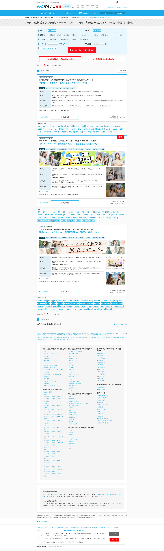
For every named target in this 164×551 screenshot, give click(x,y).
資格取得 (73, 215)
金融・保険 (71, 376)
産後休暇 (48, 306)
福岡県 (47, 467)
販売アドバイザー (87, 300)
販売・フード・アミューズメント (52, 354)
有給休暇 (107, 129)
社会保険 (114, 129)
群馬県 (60, 405)
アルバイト (46, 217)
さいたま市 (53, 414)
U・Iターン (49, 129)
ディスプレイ (71, 212)
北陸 (97, 5)
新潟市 (47, 423)
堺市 (59, 445)
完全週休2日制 (72, 412)
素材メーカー (72, 356)
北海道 (73, 5)
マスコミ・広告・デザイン (75, 374)
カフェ (74, 309)
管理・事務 (46, 379)
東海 (73, 7)
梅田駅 (68, 309)
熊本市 (60, 473)
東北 (78, 5)
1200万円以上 (101, 374)
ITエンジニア (47, 363)
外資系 (53, 303)
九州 (92, 7)
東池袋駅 (121, 215)
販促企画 (69, 126)
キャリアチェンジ (103, 217)
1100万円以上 (101, 371)
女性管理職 (85, 215)
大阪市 (53, 445)
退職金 (79, 129)
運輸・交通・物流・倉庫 (75, 383)
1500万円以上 (101, 381)
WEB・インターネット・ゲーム (52, 385)
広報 (88, 212)
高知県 (47, 462)
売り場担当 (97, 300)
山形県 (53, 399)
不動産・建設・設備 (74, 381)
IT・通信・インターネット (75, 351)
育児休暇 (68, 217)
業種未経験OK (101, 389)
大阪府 (60, 440)
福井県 (60, 427)
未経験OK (71, 419)
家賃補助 (114, 303)
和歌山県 (60, 442)
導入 (59, 212)
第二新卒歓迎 (72, 399)
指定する (52, 30)
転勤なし (107, 126)
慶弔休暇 (78, 132)
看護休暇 (64, 132)
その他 (70, 390)
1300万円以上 (101, 376)
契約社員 (71, 432)
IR (92, 212)
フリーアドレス (51, 309)
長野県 (60, 420)
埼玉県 (92, 220)
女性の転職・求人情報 (104, 423)
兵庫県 (47, 442)
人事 (83, 212)
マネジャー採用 (73, 424)
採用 (82, 126)
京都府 (53, 440)
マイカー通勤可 (73, 414)
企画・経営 (46, 358)
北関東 (82, 5)
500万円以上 (101, 358)
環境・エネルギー (73, 385)
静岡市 (47, 436)
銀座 (39, 126)
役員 (70, 448)
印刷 (55, 300)
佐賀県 (53, 467)
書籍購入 (69, 306)
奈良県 (53, 442)
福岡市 (47, 473)
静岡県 (53, 431)
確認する (114, 539)
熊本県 (47, 469)
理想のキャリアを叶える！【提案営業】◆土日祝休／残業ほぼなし (69, 232)
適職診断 (100, 416)
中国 (83, 7)
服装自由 (60, 303)
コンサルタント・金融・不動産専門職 (53, 369)
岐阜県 (47, 431)
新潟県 (47, 420)
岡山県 (60, 451)
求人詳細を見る (44, 117)
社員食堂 (62, 306)
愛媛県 (60, 460)
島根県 (53, 451)
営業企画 (76, 126)
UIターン (83, 303)
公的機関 (71, 388)
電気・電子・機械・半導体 (50, 365)
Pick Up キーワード (50, 528)
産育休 (74, 217)
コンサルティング (73, 379)
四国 (87, 7)
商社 (70, 363)
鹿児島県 (47, 471)
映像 (115, 300)
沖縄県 (53, 471)
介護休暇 (100, 129)
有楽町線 (56, 220)
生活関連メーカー (73, 360)
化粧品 (50, 300)
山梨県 (53, 420)
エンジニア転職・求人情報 (105, 420)
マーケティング (51, 126)
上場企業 (71, 421)
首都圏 (66, 6)
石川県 (53, 427)
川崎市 (52, 416)
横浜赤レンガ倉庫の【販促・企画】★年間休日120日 (63, 83)
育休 (92, 215)
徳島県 (47, 460)
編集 (64, 212)
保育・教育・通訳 (48, 383)
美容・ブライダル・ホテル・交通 (52, 381)
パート (39, 132)
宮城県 (60, 396)
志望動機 (100, 402)
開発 (63, 126)
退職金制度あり (73, 417)
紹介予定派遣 (72, 444)
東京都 (78, 220)
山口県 (53, 453)
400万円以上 (101, 355)
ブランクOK (86, 132)
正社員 (121, 129)
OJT (109, 215)
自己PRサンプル (102, 400)
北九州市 (54, 473)
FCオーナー (72, 446)
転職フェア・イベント (105, 528)
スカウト (106, 13)
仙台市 (47, 401)
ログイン (116, 5)
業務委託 (71, 434)
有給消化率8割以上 (73, 401)
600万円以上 (101, 360)
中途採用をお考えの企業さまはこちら (117, 7)
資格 (99, 411)
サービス (71, 365)
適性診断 (100, 407)
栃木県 (53, 405)
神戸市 (47, 447)
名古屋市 (60, 436)
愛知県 (109, 309)
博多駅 (83, 306)
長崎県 (60, 467)
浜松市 (53, 436)
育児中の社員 (82, 217)
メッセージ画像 (44, 191)
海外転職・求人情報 (103, 418)
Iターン (57, 129)
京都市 (47, 445)
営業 (44, 126)
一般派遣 (71, 441)
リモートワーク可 (73, 405)
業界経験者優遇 (116, 126)
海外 (97, 7)
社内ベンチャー (106, 303)
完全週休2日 (41, 129)
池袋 (39, 212)
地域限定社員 (95, 132)
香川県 (53, 460)
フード (70, 372)
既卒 (102, 306)
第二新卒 (116, 212)
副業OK (71, 408)
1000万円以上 (101, 369)
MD (59, 126)
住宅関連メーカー (73, 358)
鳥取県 (47, 451)
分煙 (67, 129)
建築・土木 (46, 360)
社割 (104, 215)
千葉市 (47, 414)
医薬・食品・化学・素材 (50, 367)
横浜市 (47, 416)
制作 (97, 126)
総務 (78, 212)
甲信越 (92, 5)
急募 (102, 126)
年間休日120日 (47, 132)
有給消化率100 (92, 217)
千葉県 (52, 409)
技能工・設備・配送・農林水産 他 (52, 374)
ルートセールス (63, 300)
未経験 (53, 217)
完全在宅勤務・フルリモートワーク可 (78, 403)
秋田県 (47, 399)
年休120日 (56, 132)
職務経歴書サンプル (103, 395)
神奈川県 (110, 132)
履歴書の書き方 (102, 398)
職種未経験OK (101, 387)
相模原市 (60, 416)
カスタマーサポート (75, 300)
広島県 (47, 453)
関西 (78, 7)
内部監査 (97, 212)
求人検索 (40, 528)
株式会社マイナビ (57, 494)
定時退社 (40, 215)
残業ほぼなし (109, 306)
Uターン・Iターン (102, 409)
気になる (119, 13)
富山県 (47, 427)
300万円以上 (101, 353)
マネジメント (89, 126)
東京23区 (60, 414)
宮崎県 (60, 469)
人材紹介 (71, 437)
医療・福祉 (46, 356)
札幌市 (50, 392)
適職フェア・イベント (104, 404)
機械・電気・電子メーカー (75, 354)
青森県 (47, 396)
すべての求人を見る (121, 324)
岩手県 (53, 396)
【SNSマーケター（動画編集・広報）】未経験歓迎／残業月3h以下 (69, 144)
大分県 (53, 469)
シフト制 (73, 129)
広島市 (53, 456)
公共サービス (47, 376)
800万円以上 (101, 365)
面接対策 (100, 414)
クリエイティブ (48, 372)
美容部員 (104, 300)
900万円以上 (101, 367)
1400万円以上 (101, 378)
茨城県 (47, 405)
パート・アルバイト (74, 439)
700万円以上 (101, 362)
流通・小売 (71, 369)
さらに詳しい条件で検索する (48, 48)
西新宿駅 (77, 306)
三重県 (47, 434)
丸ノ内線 (49, 220)
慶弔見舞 (71, 132)
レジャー (71, 367)
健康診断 (93, 129)
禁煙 (62, 129)
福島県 (60, 399)
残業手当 (86, 129)
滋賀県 (47, 440)
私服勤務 (96, 306)
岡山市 (47, 456)
